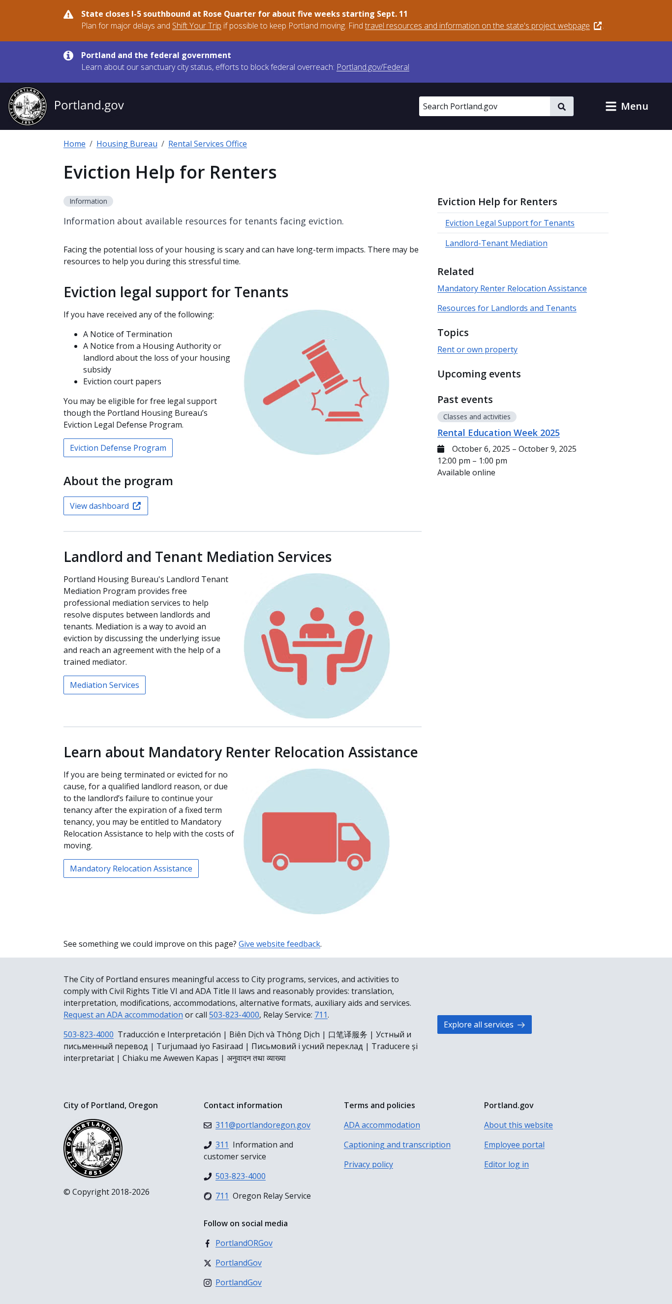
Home (74, 143)
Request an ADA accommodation (123, 1014)
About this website (518, 1124)
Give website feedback (279, 943)
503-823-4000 (234, 1014)
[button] (626, 106)
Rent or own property (477, 349)
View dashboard (99, 505)
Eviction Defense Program (118, 447)
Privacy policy (368, 1164)
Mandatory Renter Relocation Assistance (512, 288)
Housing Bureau (126, 143)
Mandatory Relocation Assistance (131, 868)
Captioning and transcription (397, 1144)
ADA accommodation (382, 1124)
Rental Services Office (207, 143)
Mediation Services (104, 685)
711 (321, 1014)
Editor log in (506, 1164)
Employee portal (514, 1144)
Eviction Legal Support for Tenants (510, 222)
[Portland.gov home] (66, 106)
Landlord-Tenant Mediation (496, 243)
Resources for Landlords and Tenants (507, 308)
